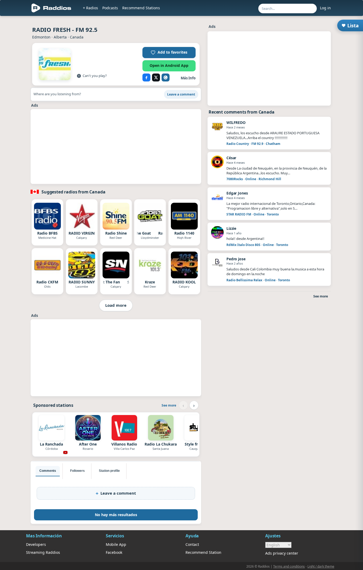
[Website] (166, 77)
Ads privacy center (281, 553)
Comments (47, 471)
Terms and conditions (289, 566)
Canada (76, 37)
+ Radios (90, 7)
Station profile (109, 471)
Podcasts (110, 7)
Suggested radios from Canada (73, 192)
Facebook (114, 552)
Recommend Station (203, 552)
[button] (169, 52)
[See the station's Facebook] (146, 77)
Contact (192, 544)
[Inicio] (51, 8)
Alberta (60, 37)
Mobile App (116, 544)
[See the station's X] (156, 77)
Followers (77, 471)
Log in (325, 7)
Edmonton (41, 37)
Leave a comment (181, 94)
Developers (36, 544)
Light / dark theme (320, 566)
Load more (115, 305)
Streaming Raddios (43, 552)
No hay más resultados (116, 514)
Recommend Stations (141, 7)
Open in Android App (169, 65)
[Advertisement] (116, 146)
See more (169, 405)
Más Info (188, 78)
